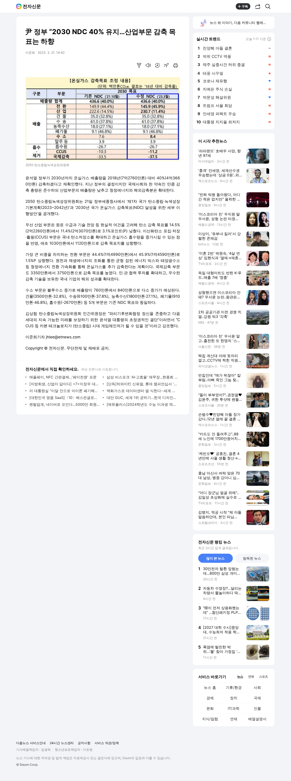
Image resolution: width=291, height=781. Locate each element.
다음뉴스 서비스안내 (31, 743)
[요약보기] (139, 65)
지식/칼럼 (210, 719)
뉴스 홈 (210, 687)
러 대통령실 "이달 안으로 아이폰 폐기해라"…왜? (64, 390)
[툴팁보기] (269, 39)
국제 (257, 698)
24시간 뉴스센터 (62, 743)
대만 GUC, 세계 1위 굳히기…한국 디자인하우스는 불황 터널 (142, 397)
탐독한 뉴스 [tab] (252, 558)
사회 (257, 687)
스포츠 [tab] (263, 676)
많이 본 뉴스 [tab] (215, 558)
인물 (257, 708)
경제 (210, 698)
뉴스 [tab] (240, 676)
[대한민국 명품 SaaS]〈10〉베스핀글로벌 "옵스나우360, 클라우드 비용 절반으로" (64, 397)
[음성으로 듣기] (148, 65)
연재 (233, 719)
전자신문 (32, 6)
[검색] (269, 6)
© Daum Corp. (27, 764)
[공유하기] (258, 6)
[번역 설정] (157, 65)
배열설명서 (257, 719)
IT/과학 (233, 708)
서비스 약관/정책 (107, 743)
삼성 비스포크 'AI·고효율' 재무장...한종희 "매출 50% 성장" (142, 377)
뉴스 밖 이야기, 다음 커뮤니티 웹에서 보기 (242, 22)
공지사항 (84, 743)
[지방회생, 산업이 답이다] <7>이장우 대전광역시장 (64, 384)
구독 (245, 6)
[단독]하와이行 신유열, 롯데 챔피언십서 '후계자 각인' (142, 384)
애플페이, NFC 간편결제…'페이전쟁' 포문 (63, 377)
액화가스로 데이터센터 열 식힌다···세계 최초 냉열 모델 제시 (142, 390)
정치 (233, 698)
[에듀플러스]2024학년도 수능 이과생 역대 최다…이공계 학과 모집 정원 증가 (142, 404)
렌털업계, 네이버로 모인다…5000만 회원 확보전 (64, 404)
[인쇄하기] (175, 65)
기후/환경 (234, 687)
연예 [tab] (251, 676)
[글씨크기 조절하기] (166, 65)
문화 (210, 708)
